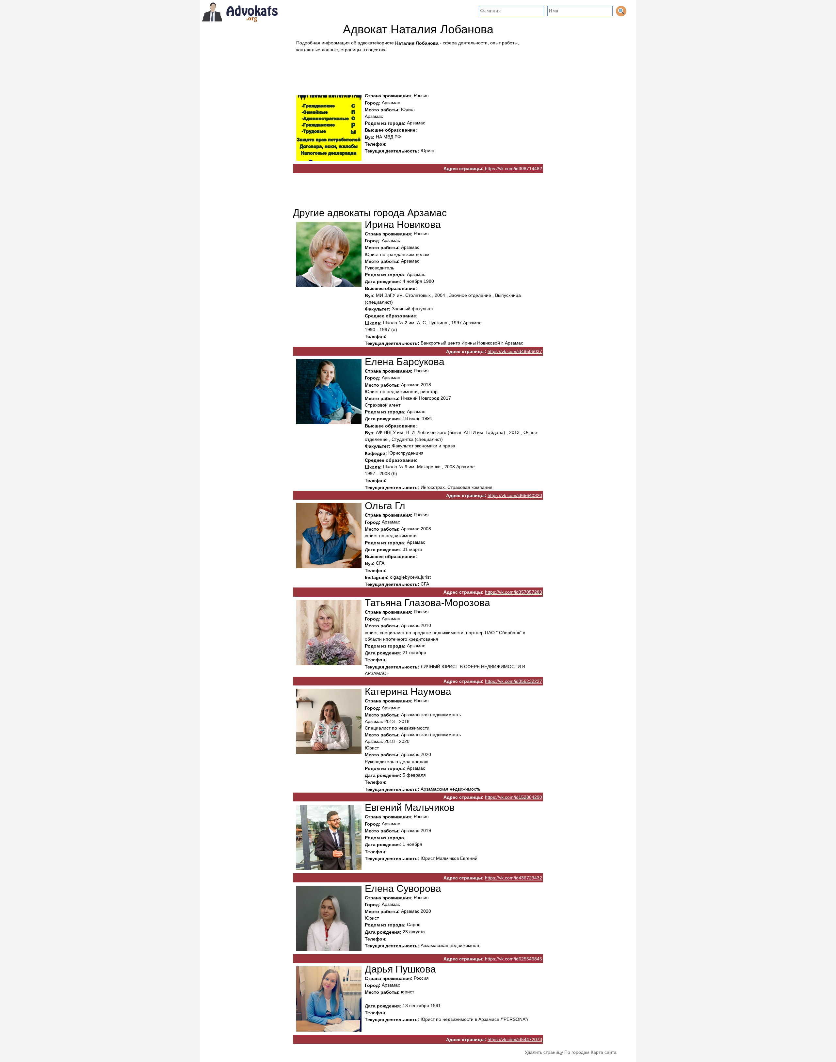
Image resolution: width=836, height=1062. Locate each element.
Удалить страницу (544, 1052)
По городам (576, 1052)
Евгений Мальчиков (410, 807)
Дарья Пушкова (400, 969)
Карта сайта (604, 1052)
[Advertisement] (418, 71)
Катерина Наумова (408, 691)
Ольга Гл (385, 505)
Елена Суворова (403, 888)
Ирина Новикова (403, 224)
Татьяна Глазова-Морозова (427, 602)
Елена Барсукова (404, 361)
